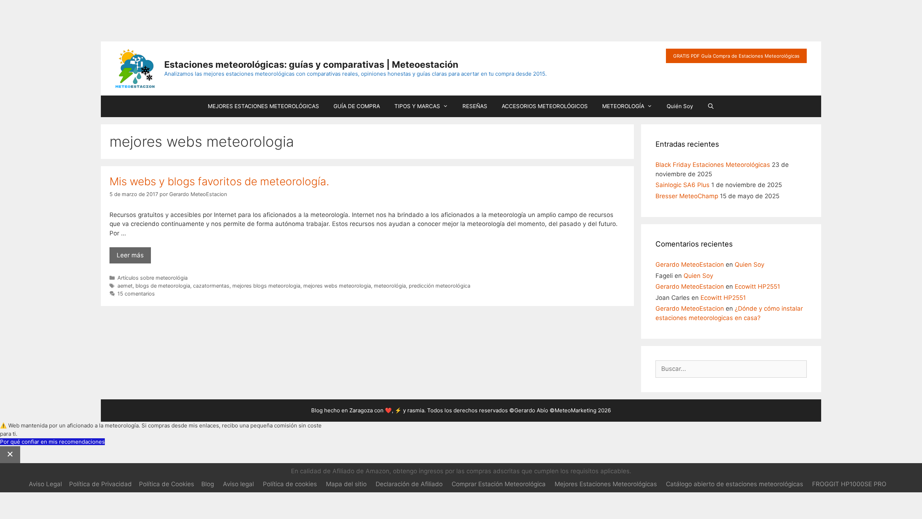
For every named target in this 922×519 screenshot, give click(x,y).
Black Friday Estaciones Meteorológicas (712, 164)
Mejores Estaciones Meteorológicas (606, 484)
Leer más (134, 257)
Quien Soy (749, 264)
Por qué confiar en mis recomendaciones (52, 441)
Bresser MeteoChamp (686, 196)
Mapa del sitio (346, 484)
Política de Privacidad (100, 484)
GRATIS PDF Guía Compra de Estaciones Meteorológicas (736, 56)
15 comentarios (136, 293)
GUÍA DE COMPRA (357, 106)
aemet (125, 286)
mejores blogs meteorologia (266, 286)
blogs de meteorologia (162, 286)
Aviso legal (238, 484)
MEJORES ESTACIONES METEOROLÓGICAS (263, 106)
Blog (207, 484)
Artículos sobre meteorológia (152, 278)
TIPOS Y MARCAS (417, 106)
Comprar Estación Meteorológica (499, 484)
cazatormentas (211, 286)
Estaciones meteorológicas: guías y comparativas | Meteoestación (311, 64)
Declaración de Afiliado (409, 484)
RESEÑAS (474, 106)
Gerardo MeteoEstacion (689, 264)
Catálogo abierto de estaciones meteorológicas (734, 484)
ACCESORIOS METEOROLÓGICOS (545, 106)
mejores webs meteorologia (337, 286)
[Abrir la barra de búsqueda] (710, 106)
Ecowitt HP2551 (757, 286)
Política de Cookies (166, 484)
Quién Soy (680, 106)
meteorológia (390, 286)
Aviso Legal (45, 484)
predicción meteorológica (439, 286)
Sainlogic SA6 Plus (682, 184)
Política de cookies (290, 484)
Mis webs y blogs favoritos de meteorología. (219, 181)
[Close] (10, 454)
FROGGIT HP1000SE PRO (849, 484)
